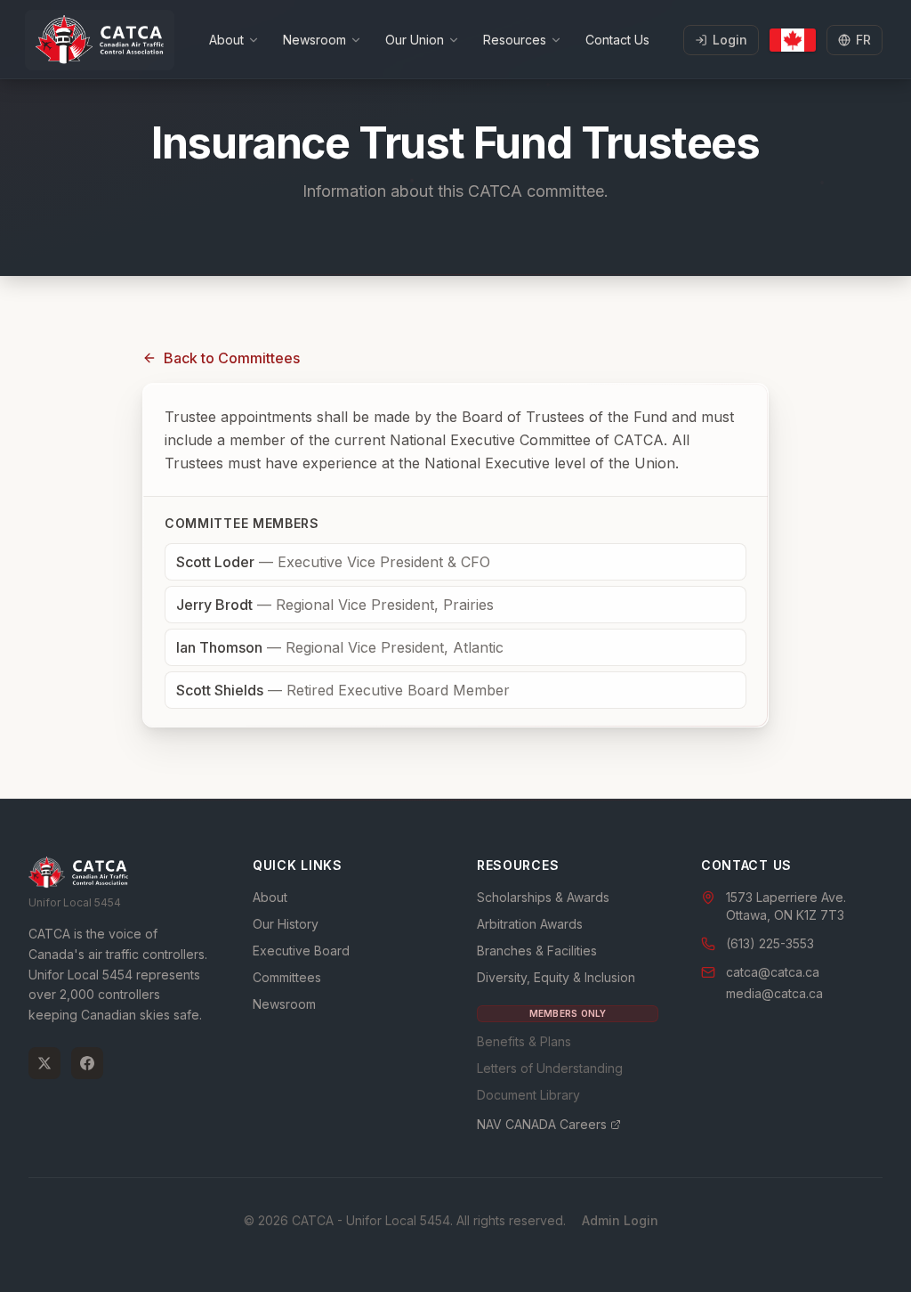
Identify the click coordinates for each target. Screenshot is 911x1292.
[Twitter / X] (44, 1063)
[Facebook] (87, 1063)
